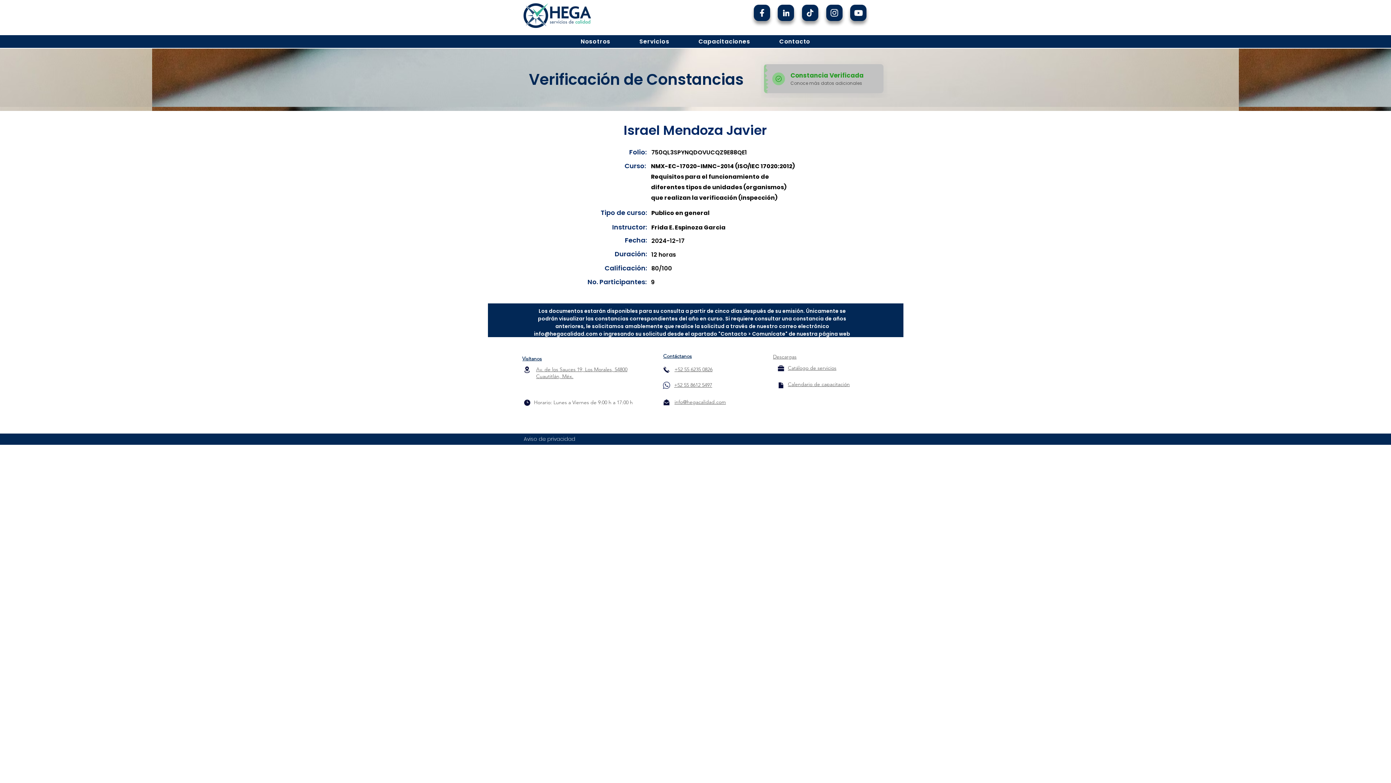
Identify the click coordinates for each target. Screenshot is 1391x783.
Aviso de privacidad (549, 439)
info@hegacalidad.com (566, 333)
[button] (595, 41)
